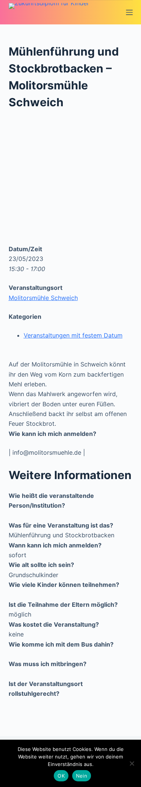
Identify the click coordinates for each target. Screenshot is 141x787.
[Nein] (131, 763)
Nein (81, 776)
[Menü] (129, 12)
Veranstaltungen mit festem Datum (73, 335)
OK (61, 776)
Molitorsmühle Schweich (43, 298)
